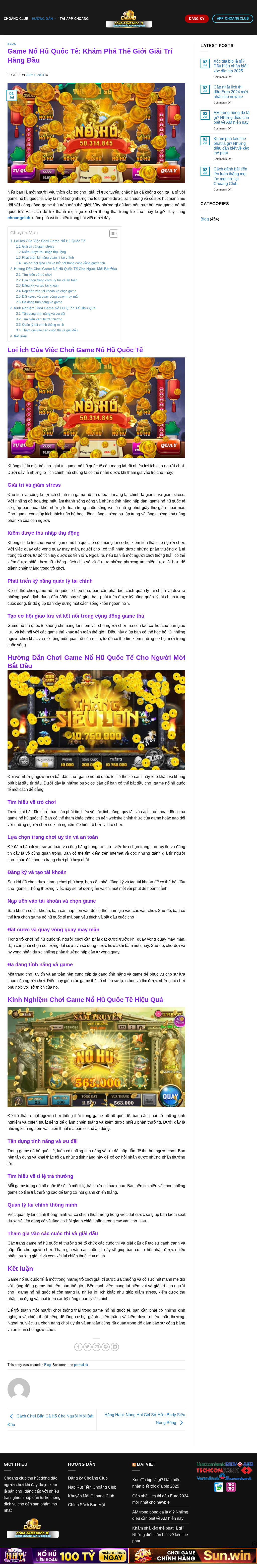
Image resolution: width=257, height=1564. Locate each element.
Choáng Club (16, 19)
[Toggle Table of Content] (111, 233)
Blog (12, 43)
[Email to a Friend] (96, 1347)
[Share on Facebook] (78, 1347)
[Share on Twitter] (87, 1347)
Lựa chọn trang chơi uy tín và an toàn (49, 280)
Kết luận (20, 336)
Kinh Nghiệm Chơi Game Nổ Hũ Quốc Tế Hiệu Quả (55, 308)
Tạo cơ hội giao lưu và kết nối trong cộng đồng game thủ (63, 263)
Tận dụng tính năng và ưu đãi (43, 313)
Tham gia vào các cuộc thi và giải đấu (50, 330)
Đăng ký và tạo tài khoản (40, 285)
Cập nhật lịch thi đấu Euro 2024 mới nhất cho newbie (231, 92)
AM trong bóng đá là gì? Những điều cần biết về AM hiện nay (231, 117)
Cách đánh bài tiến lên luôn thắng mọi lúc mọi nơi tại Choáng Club (230, 176)
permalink (81, 1365)
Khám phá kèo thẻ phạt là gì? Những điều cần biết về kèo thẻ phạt (231, 145)
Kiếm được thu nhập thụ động (44, 252)
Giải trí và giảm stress (38, 246)
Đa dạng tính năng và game (42, 302)
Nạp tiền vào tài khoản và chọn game (49, 291)
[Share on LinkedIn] (115, 1347)
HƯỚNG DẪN (42, 19)
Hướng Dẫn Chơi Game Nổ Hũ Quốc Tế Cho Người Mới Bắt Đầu (65, 269)
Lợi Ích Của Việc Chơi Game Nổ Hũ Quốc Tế (49, 241)
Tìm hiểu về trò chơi (37, 275)
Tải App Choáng (74, 19)
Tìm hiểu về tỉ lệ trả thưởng (42, 319)
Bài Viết (146, 1464)
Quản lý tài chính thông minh (43, 325)
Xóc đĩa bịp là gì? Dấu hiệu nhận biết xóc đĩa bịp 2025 (230, 66)
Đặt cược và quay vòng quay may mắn (50, 296)
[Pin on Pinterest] (105, 1347)
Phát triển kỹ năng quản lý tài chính (48, 257)
